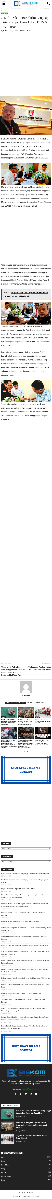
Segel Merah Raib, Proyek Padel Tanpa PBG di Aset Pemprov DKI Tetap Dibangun (23, 1001)
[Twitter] (21, 1094)
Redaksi (5, 31)
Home (2, 9)
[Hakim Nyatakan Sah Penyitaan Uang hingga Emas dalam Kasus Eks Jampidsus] (9, 712)
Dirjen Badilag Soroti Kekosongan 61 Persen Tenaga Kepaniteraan (21, 993)
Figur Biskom (6, 1176)
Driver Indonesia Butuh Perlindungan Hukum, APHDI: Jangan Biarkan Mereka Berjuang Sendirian (25, 962)
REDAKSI (22, 1192)
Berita (8, 9)
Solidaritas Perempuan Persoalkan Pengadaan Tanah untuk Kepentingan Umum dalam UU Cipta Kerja (25, 953)
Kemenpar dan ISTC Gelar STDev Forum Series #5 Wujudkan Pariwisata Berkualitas (42, 742)
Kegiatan (4, 1172)
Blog (3, 1169)
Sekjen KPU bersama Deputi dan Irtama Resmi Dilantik (42, 721)
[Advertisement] (26, 61)
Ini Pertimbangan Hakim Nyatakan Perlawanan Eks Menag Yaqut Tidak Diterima (25, 978)
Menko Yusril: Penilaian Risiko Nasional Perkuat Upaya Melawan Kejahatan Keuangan (24, 938)
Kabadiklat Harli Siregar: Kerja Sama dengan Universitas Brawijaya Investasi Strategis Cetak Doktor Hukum (24, 1027)
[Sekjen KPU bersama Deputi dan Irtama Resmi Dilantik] (43, 712)
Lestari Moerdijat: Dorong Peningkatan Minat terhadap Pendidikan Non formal (24, 945)
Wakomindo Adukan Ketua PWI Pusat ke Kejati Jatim (39, 668)
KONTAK (30, 1192)
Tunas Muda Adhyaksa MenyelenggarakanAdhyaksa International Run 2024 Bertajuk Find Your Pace (13, 671)
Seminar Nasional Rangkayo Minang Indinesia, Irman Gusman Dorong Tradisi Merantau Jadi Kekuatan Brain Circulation (24, 1018)
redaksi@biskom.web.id (30, 1089)
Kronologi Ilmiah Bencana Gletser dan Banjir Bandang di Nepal (20, 921)
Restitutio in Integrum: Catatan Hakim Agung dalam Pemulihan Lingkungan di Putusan (25, 722)
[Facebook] (16, 1094)
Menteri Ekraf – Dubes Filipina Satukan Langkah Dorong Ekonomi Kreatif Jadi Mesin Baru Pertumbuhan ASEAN (9, 743)
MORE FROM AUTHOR (36, 703)
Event (3, 1161)
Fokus (3, 1180)
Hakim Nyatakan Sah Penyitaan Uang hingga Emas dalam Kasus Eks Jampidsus (8, 722)
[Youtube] (36, 1094)
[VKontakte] (31, 1094)
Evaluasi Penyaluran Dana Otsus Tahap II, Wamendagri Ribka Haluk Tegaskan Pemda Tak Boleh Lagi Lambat (24, 970)
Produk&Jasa (5, 1165)
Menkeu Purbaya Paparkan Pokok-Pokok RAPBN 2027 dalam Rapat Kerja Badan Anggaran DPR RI (26, 929)
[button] (48, 3)
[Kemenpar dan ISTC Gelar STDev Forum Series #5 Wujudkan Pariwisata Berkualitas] (43, 733)
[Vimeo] (26, 1094)
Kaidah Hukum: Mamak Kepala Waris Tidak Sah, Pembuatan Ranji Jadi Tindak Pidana (25, 985)
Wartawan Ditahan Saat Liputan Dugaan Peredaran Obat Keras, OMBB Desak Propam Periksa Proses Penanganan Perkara (25, 743)
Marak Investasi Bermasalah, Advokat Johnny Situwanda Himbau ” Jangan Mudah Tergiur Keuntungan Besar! (23, 1009)
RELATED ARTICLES (15, 703)
